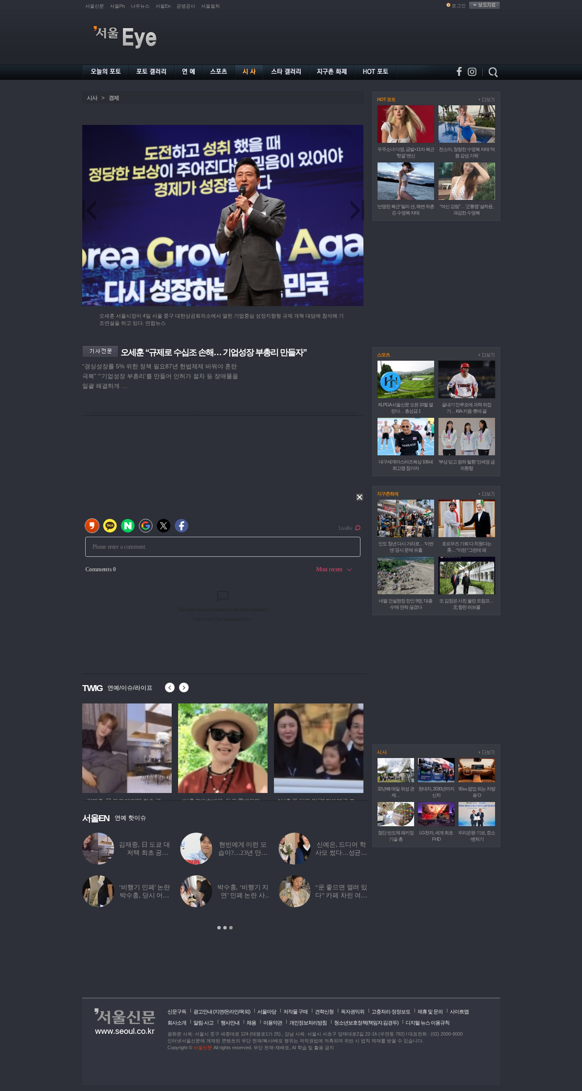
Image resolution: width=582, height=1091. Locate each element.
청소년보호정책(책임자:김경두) (366, 1023)
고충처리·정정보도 (391, 1012)
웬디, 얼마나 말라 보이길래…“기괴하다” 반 (341, 895)
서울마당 (266, 1012)
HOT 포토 (386, 99)
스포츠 (383, 354)
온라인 (232, 1012)
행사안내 (230, 1023)
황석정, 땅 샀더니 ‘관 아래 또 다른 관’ (144, 895)
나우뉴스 (140, 6)
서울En (163, 6)
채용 (251, 1023)
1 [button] (219, 927)
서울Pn (117, 6)
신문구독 (176, 1012)
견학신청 (324, 1012)
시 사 (381, 752)
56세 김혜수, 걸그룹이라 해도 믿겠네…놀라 (243, 852)
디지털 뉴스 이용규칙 (427, 1023)
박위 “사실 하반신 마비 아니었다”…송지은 (144, 852)
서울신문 (94, 6)
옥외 (244, 1012)
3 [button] (231, 927)
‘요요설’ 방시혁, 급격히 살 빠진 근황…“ (242, 895)
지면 (219, 1012)
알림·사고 (203, 1023)
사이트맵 (459, 1012)
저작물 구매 (295, 1012)
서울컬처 (210, 6)
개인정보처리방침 (308, 1023)
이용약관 (272, 1023)
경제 (114, 98)
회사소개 (176, 1023)
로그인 (459, 5)
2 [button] (225, 927)
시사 (92, 98)
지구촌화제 (387, 493)
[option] (127, 747)
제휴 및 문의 (430, 1012)
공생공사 (185, 6)
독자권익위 (352, 1012)
